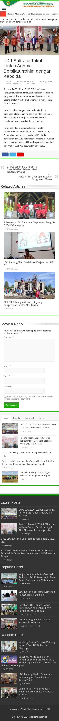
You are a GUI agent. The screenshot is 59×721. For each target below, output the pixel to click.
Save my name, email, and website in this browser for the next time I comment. (28, 397)
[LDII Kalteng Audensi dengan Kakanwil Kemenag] (9, 623)
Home (5, 19)
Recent (6, 418)
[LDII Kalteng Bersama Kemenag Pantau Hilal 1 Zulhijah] (9, 595)
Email (7, 376)
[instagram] (35, 713)
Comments (30, 418)
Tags (41, 418)
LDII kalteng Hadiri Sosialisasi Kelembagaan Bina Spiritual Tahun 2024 (35, 677)
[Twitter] (29, 713)
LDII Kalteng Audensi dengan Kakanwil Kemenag (35, 621)
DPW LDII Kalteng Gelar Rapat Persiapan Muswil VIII (26, 452)
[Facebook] (26, 713)
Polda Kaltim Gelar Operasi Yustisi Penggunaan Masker (35, 177)
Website (7, 386)
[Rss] (23, 713)
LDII (48, 709)
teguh (8, 82)
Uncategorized (17, 19)
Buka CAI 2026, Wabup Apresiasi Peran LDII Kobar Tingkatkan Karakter (37, 512)
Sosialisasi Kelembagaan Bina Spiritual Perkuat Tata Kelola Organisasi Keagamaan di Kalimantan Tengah (28, 553)
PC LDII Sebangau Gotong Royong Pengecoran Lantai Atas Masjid (23, 304)
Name (7, 366)
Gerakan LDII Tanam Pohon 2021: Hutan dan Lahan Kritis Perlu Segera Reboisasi (35, 608)
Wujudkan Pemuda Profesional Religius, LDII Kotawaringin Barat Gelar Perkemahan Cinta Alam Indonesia (37, 579)
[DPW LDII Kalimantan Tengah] (29, 4)
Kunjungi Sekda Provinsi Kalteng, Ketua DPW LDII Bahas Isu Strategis (37, 645)
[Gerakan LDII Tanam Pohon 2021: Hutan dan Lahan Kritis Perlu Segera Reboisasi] (9, 609)
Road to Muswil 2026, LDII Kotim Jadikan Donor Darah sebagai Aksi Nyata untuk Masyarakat (36, 441)
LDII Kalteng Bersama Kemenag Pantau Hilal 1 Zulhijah (37, 593)
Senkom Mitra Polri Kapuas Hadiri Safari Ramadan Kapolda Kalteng (36, 691)
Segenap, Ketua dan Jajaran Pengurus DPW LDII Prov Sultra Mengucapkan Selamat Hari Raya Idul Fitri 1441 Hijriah (28, 661)
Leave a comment (13, 84)
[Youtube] (32, 713)
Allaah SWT (26, 709)
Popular (17, 418)
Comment (9, 337)
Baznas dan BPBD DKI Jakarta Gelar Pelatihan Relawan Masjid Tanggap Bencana (22, 168)
